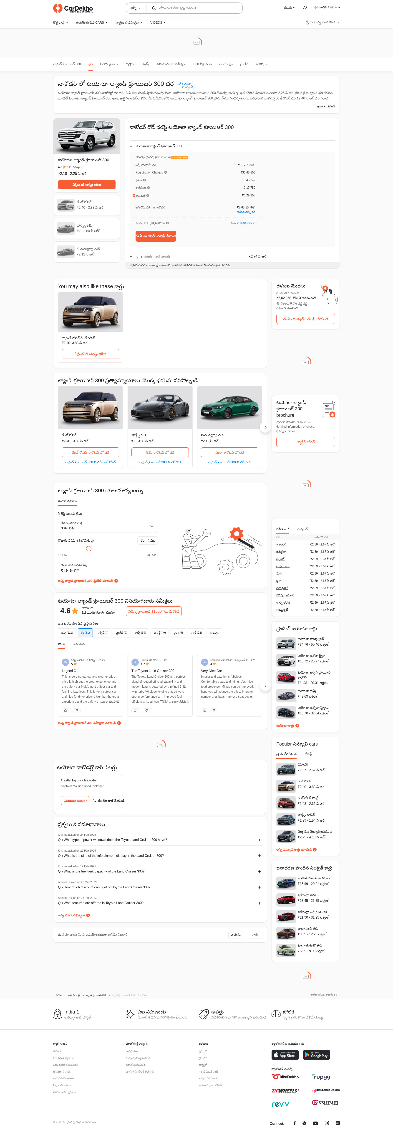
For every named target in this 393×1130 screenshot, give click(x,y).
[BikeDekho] (285, 1077)
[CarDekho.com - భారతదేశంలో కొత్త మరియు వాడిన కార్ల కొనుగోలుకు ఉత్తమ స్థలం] (73, 8)
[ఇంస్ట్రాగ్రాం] (327, 1123)
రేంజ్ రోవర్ (69, 435)
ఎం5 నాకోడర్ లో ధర (229, 452)
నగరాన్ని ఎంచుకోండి (322, 22)
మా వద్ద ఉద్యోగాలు (63, 1058)
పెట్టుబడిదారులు (62, 1085)
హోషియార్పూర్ (285, 595)
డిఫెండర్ (303, 764)
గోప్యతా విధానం (62, 1071)
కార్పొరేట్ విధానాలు (63, 1078)
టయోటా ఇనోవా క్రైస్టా (311, 655)
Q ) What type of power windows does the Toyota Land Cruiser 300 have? (112, 840)
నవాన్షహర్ (282, 588)
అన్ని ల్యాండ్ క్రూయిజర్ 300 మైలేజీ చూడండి (85, 580)
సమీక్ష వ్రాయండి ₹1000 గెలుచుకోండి (153, 611)
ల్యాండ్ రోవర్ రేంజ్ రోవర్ (78, 338)
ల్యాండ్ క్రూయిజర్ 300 (67, 64)
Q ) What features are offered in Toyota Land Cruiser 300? (101, 903)
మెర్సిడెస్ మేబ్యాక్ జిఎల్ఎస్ (315, 831)
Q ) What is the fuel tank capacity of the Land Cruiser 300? (101, 871)
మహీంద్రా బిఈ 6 (308, 895)
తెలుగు (288, 7)
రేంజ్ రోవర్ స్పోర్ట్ (308, 798)
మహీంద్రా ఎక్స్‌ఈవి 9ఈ (312, 912)
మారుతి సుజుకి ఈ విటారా (314, 878)
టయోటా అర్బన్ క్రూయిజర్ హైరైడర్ (314, 675)
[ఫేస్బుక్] (295, 1123)
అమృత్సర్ (282, 610)
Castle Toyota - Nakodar (79, 780)
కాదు (255, 935)
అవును (236, 935)
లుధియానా (283, 566)
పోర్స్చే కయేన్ (306, 815)
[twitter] (304, 1123)
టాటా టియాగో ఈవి (310, 945)
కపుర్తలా (281, 551)
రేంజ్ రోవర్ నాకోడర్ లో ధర (90, 452)
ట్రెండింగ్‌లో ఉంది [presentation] (286, 754)
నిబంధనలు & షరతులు (65, 1064)
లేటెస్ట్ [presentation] (308, 754)
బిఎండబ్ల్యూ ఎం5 (212, 435)
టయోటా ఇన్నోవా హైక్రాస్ (313, 707)
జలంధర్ (281, 544)
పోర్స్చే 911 (138, 435)
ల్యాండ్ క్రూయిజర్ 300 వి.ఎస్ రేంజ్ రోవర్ (90, 462)
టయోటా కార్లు (285, 725)
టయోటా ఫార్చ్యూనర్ (311, 639)
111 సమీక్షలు (75, 167)
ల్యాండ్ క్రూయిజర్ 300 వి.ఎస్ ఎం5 (229, 462)
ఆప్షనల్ (140, 196)
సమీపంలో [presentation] (282, 529)
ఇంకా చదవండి (326, 106)
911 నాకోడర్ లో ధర (160, 452)
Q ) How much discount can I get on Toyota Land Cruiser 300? (104, 887)
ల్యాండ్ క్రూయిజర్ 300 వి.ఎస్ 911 (160, 462)
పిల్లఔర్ (280, 559)
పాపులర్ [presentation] (302, 529)
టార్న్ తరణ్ (283, 602)
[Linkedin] (338, 1123)
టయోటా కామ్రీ (307, 691)
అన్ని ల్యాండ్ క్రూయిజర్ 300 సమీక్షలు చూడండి (87, 723)
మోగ (279, 573)
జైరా (278, 580)
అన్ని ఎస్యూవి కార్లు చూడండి (294, 849)
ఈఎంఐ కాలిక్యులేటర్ (243, 223)
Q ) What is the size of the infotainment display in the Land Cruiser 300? (111, 855)
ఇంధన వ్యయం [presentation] (67, 501)
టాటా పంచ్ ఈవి (308, 928)
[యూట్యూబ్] (315, 1123)
